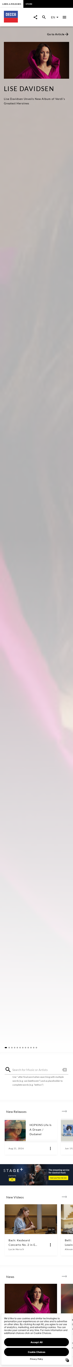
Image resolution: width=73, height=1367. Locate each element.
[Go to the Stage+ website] (36, 1174)
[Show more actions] (50, 1148)
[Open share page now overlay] (35, 17)
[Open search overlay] (44, 17)
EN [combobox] (53, 17)
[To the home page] (18, 21)
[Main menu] (64, 17)
